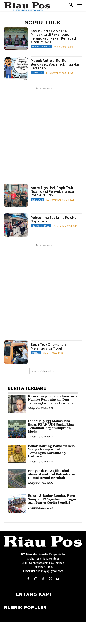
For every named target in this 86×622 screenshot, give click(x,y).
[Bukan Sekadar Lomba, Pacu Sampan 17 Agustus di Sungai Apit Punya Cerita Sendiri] (17, 503)
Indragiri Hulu (41, 226)
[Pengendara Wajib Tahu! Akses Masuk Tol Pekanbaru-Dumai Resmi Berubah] (17, 478)
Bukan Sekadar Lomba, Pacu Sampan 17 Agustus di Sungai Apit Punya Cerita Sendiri (52, 499)
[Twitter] (50, 578)
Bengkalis (37, 199)
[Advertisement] (43, 134)
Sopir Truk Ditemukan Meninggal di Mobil (48, 346)
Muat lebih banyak (42, 371)
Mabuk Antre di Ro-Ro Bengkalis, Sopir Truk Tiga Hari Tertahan (55, 64)
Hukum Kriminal (41, 46)
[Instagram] (35, 578)
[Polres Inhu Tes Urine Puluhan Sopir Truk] (16, 225)
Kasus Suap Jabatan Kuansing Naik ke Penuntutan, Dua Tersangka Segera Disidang (52, 399)
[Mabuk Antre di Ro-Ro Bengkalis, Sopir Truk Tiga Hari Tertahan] (16, 68)
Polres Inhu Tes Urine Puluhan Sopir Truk (54, 219)
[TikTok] (43, 578)
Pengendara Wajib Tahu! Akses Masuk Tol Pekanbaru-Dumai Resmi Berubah (51, 474)
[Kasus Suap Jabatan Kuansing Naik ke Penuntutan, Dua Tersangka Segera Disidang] (17, 404)
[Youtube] (57, 578)
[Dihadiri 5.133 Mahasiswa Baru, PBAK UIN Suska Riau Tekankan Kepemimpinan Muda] (17, 429)
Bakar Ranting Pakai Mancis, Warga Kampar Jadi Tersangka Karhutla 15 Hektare (52, 451)
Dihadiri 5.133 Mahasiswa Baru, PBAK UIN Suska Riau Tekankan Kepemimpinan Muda (51, 426)
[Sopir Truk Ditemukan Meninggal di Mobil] (16, 352)
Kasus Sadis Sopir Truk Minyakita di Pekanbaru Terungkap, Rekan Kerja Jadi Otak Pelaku (54, 36)
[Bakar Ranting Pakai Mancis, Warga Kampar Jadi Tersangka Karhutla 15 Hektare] (17, 454)
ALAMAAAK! (37, 72)
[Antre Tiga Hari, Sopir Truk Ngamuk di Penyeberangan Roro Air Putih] (16, 195)
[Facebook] (28, 578)
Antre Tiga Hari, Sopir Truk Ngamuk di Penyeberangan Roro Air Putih (53, 191)
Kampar (36, 352)
